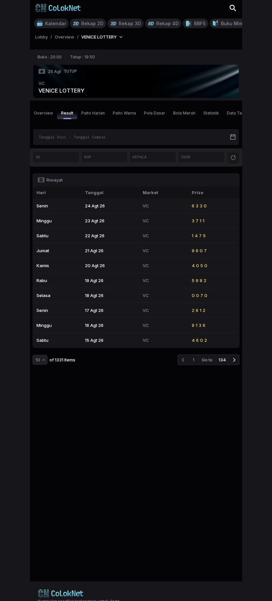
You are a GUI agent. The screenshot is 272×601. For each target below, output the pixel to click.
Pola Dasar (154, 113)
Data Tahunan (240, 113)
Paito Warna (124, 113)
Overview (43, 113)
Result (67, 113)
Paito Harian (93, 113)
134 (222, 359)
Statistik (211, 113)
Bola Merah (184, 113)
